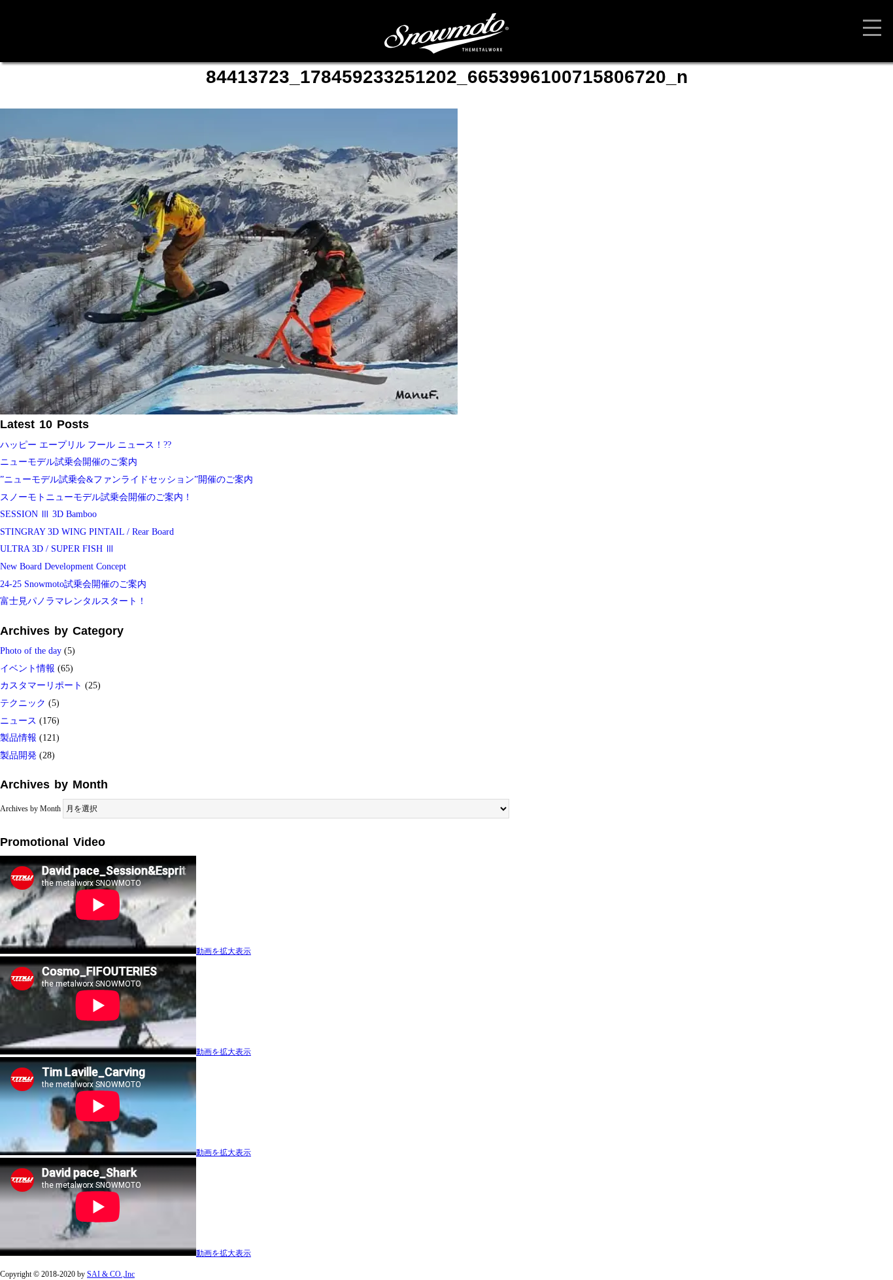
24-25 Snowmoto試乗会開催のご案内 (73, 584)
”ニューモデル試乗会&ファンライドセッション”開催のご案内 (126, 479)
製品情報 (18, 738)
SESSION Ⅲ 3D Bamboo (48, 514)
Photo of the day (30, 651)
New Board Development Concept (63, 566)
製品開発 (18, 755)
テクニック (23, 703)
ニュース (18, 721)
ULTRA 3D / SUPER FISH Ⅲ (57, 549)
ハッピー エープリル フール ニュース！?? (85, 445)
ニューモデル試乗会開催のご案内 (68, 462)
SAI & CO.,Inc (111, 1274)
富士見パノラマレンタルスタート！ (73, 601)
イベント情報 (27, 668)
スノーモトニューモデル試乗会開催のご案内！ (96, 497)
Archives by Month (30, 808)
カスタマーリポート (41, 685)
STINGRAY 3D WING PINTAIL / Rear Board (87, 532)
